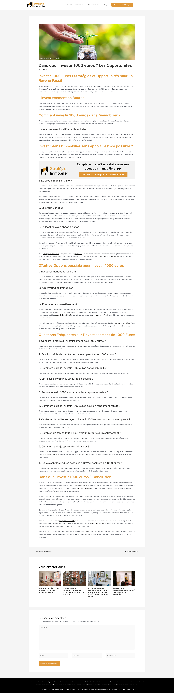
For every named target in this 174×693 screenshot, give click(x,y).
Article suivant (131, 552)
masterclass (85, 532)
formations (78, 254)
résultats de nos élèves (122, 323)
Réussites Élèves (80, 5)
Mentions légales (113, 689)
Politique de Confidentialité (126, 689)
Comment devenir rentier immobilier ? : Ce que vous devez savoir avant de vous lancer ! (98, 592)
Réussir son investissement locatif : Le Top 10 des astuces (124, 591)
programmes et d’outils (100, 315)
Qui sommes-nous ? (94, 5)
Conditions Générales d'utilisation (97, 689)
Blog (105, 5)
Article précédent (44, 552)
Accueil (69, 5)
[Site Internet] (120, 656)
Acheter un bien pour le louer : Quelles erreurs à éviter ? (49, 590)
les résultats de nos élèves (109, 257)
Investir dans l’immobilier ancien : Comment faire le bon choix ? (73, 591)
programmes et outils (82, 454)
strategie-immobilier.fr (51, 254)
